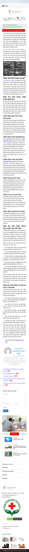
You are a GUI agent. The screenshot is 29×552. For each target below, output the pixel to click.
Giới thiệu (5, 467)
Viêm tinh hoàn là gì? (9, 376)
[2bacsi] (16, 1)
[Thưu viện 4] (5, 546)
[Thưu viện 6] (22, 546)
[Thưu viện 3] (22, 539)
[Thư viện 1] (5, 539)
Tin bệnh (9, 25)
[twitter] (10, 1)
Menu (6, 6)
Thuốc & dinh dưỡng (7, 471)
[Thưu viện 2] (13, 539)
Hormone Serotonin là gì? (18, 439)
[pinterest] (12, 1)
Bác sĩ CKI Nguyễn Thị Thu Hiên (19, 351)
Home (4, 25)
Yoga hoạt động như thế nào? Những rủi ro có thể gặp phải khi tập (20, 447)
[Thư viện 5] (13, 546)
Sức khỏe (4, 478)
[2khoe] (19, 1)
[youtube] (14, 1)
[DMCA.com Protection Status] (14, 519)
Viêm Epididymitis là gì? (10, 373)
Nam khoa (14, 25)
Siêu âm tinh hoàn (8, 80)
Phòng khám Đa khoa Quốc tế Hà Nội (18, 550)
